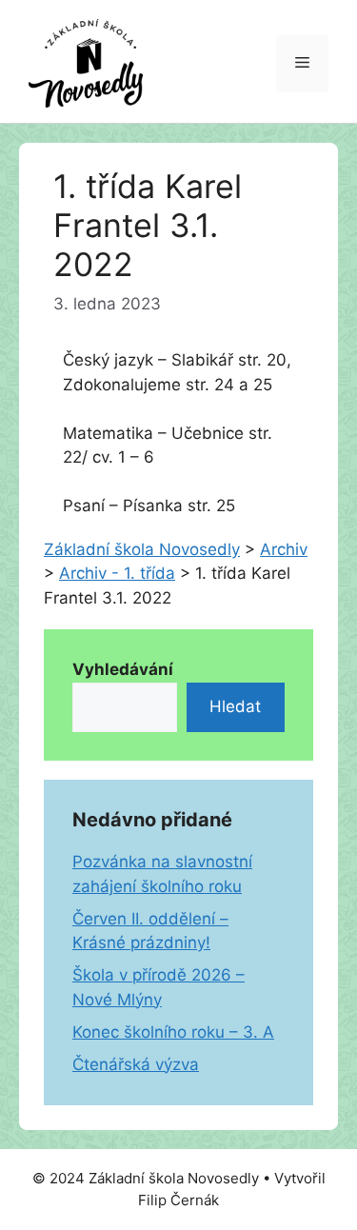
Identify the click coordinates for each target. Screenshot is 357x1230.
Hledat (235, 706)
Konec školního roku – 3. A (173, 1032)
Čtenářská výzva (135, 1064)
